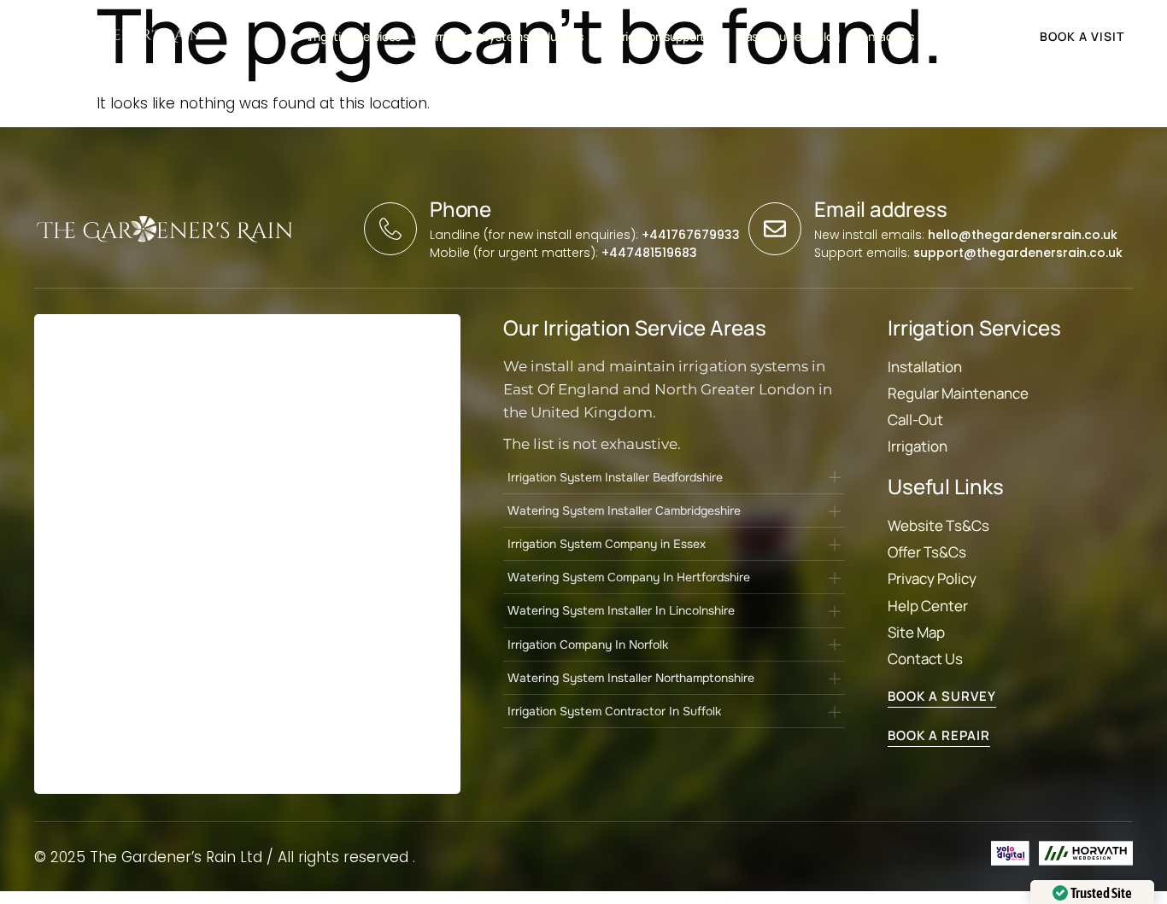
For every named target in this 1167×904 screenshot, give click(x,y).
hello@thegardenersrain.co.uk (1022, 234)
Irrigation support (660, 36)
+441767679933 (691, 234)
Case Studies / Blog (788, 36)
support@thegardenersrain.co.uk (1018, 252)
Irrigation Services (354, 36)
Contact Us (883, 36)
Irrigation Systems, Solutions (508, 36)
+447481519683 (649, 252)
